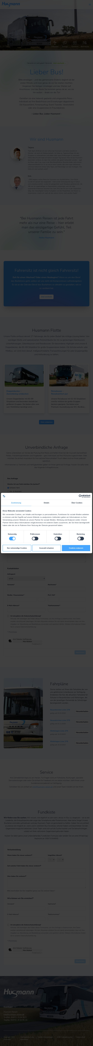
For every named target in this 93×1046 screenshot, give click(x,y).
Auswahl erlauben (46, 548)
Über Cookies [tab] (76, 503)
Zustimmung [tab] (16, 503)
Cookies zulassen (76, 548)
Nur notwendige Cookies (17, 548)
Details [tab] (46, 503)
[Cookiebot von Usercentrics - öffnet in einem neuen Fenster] (80, 496)
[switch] (35, 538)
